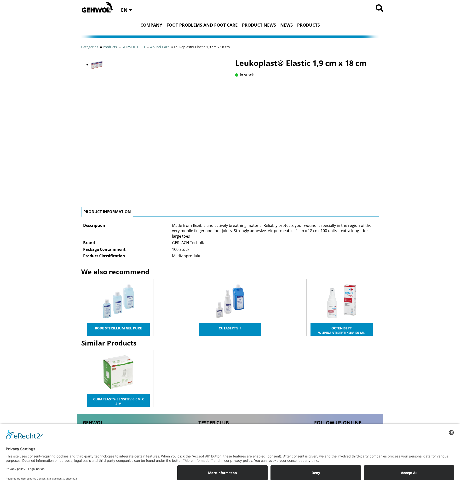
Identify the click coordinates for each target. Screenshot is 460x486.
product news (259, 25)
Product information (107, 211)
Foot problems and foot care (202, 25)
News (286, 25)
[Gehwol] (96, 7)
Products (308, 25)
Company (151, 25)
